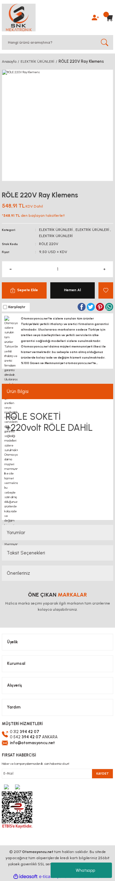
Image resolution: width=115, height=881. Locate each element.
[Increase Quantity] (104, 269)
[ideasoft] (25, 876)
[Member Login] (95, 17)
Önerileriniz (18, 573)
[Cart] (107, 17)
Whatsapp (85, 870)
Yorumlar (16, 532)
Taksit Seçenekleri (26, 553)
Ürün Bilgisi (18, 391)
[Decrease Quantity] (10, 269)
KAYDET (102, 774)
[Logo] (19, 17)
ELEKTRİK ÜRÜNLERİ (56, 230)
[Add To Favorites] (105, 290)
